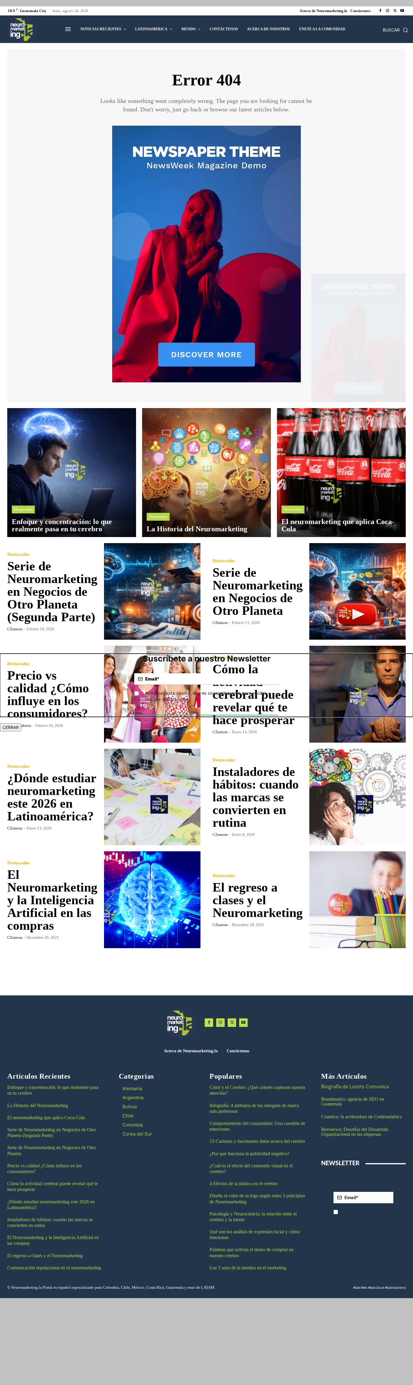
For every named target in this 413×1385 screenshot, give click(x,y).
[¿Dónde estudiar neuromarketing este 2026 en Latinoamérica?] (152, 797)
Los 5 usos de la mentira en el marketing (248, 1267)
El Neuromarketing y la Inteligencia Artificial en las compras (52, 900)
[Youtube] (402, 11)
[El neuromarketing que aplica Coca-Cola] (341, 472)
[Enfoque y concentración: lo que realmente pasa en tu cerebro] (71, 472)
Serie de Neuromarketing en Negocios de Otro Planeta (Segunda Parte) (52, 591)
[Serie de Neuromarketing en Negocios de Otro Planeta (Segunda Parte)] (152, 591)
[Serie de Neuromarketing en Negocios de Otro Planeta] (357, 591)
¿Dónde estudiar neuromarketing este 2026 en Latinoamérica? (51, 797)
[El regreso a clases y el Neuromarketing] (357, 899)
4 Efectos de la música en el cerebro (244, 1183)
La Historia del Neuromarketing (37, 1105)
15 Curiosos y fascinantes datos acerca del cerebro (257, 1141)
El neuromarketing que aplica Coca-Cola (46, 1117)
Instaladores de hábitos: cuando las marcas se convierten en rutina (256, 797)
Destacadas (23, 509)
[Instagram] (387, 11)
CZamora (14, 629)
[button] (395, 30)
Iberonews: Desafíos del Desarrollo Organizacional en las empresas (354, 1132)
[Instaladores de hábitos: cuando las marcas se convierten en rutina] (357, 797)
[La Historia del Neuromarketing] (206, 472)
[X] (394, 11)
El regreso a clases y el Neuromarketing (258, 900)
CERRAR (10, 727)
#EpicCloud (376, 1287)
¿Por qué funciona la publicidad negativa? (249, 1153)
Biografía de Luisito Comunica (355, 1086)
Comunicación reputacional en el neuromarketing (54, 1267)
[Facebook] (380, 11)
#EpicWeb (360, 1287)
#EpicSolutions (395, 1287)
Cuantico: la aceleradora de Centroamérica (361, 1116)
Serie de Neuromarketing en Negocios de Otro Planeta (258, 592)
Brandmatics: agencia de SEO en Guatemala (352, 1101)
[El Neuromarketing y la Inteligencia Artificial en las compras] (152, 899)
